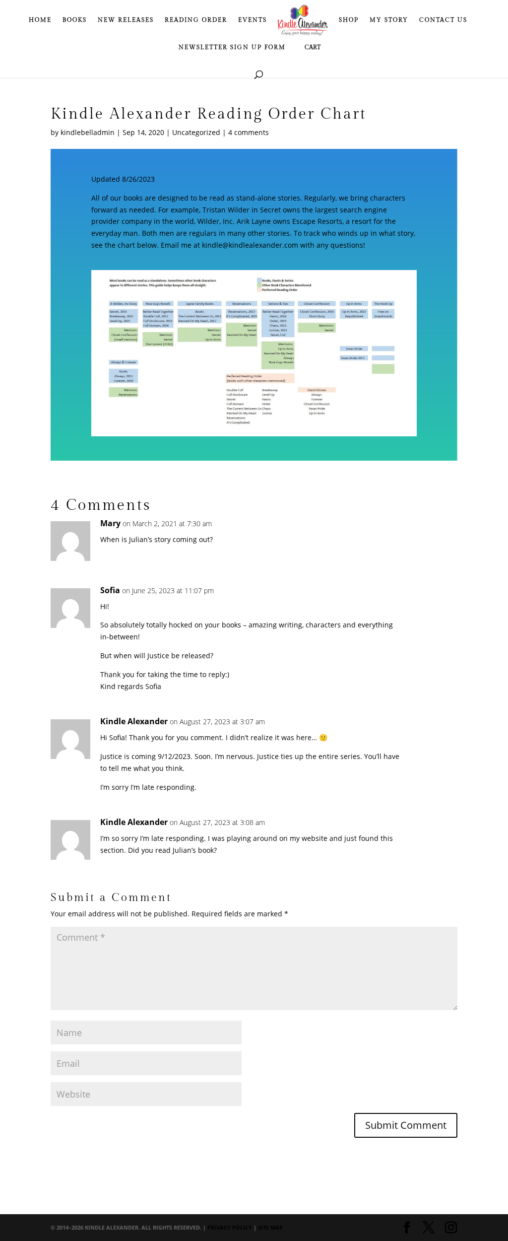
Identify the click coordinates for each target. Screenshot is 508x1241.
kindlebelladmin (88, 132)
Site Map (270, 1227)
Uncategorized (196, 132)
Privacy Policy (229, 1227)
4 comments (248, 132)
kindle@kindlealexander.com (250, 245)
